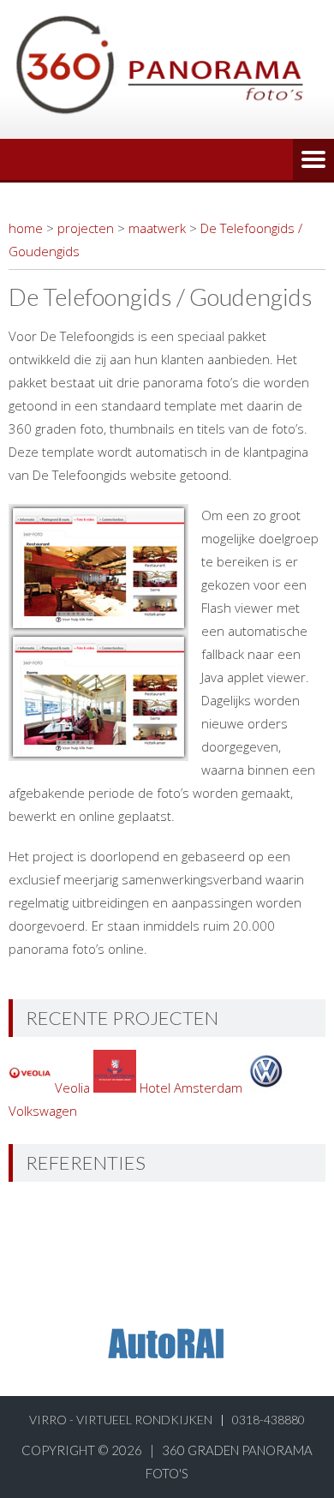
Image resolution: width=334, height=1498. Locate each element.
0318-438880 (268, 1419)
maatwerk (157, 228)
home (26, 228)
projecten (85, 228)
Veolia (72, 1087)
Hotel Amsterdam (191, 1087)
